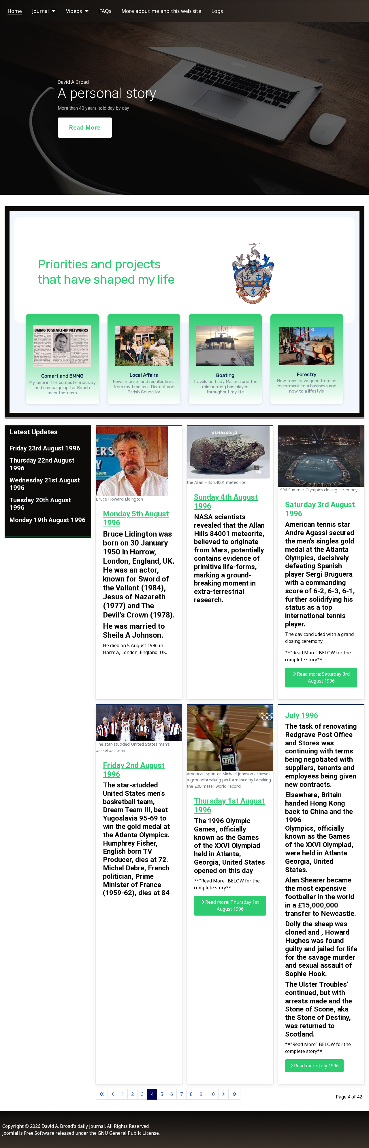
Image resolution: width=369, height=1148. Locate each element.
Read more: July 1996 (316, 1065)
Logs (217, 10)
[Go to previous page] (113, 1094)
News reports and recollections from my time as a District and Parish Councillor (144, 387)
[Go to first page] (102, 1094)
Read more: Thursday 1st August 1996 (231, 905)
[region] (184, 108)
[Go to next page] (223, 1094)
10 (212, 1094)
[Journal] (52, 11)
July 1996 (301, 715)
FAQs (105, 10)
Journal (40, 10)
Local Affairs (144, 375)
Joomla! (10, 1133)
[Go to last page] (234, 1094)
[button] (62, 346)
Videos (74, 10)
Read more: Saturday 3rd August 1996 (323, 677)
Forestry (306, 374)
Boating (225, 375)
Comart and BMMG (62, 376)
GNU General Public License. (129, 1133)
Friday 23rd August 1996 (45, 448)
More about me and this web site (161, 10)
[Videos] (85, 11)
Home (14, 10)
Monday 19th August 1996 (48, 520)
